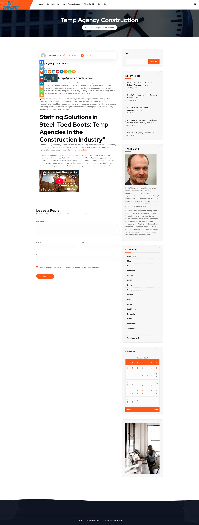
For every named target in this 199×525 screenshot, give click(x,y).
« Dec (129, 410)
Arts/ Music (131, 256)
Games (130, 275)
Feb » (156, 410)
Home (40, 4)
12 (147, 375)
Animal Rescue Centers (71, 4)
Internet (130, 295)
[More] (74, 71)
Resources (131, 324)
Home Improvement (135, 290)
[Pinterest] (57, 71)
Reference (131, 319)
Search (129, 53)
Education (131, 270)
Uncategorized (133, 338)
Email (82, 242)
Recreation (131, 314)
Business (88, 55)
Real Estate (131, 309)
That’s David (89, 4)
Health (129, 280)
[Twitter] (45, 71)
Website (39, 255)
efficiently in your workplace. (78, 150)
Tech (129, 333)
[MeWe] (62, 71)
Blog (129, 261)
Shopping (131, 328)
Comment (40, 221)
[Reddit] (49, 71)
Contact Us (102, 4)
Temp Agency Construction (103, 27)
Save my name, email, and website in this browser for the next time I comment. (69, 267)
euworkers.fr (77, 83)
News (129, 304)
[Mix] (66, 71)
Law (128, 299)
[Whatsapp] (70, 71)
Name (39, 242)
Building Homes (53, 4)
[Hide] (40, 99)
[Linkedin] (53, 71)
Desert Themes (117, 520)
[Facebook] (41, 62)
